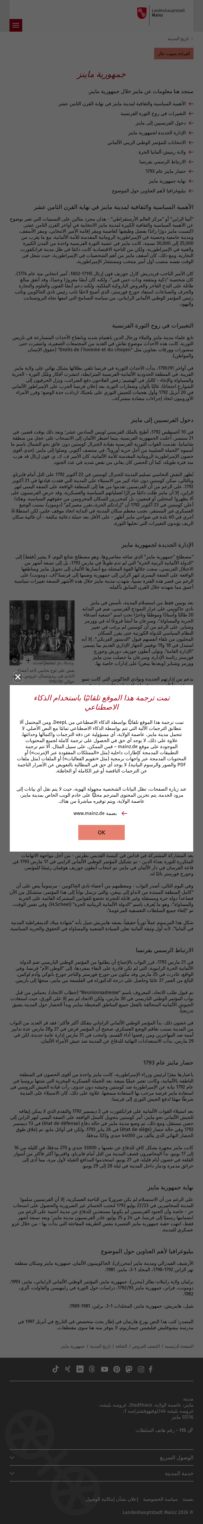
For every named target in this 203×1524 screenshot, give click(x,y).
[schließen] (18, 677)
